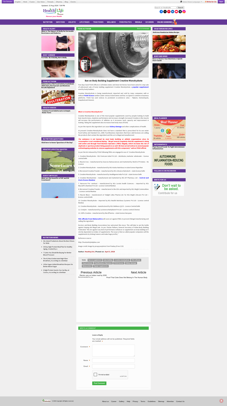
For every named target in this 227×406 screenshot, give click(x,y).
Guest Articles (50, 175)
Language (191, 2)
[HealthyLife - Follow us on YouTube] (176, 11)
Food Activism (84, 28)
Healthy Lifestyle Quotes (55, 149)
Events (73, 2)
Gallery (121, 401)
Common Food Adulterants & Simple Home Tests (56, 112)
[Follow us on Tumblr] (180, 11)
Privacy (135, 401)
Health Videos (49, 107)
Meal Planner (160, 118)
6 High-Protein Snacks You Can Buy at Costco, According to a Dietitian (56, 271)
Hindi (25, 2)
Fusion (32, 2)
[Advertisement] (110, 12)
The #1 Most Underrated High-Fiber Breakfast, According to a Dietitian (55, 259)
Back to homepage (143, 28)
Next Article (138, 272)
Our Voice (41, 2)
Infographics (160, 144)
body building (107, 260)
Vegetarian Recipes (163, 28)
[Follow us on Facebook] (161, 11)
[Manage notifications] (221, 401)
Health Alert (49, 28)
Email (87, 366)
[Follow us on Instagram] (184, 11)
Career (113, 401)
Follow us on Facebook (165, 171)
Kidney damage (131, 263)
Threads (50, 2)
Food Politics (125, 22)
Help (128, 401)
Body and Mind (160, 56)
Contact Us (180, 401)
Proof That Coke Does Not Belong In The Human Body (126, 277)
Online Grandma (164, 22)
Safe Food (60, 22)
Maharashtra (87, 266)
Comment (85, 347)
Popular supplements (101, 266)
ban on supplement (94, 260)
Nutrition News (50, 237)
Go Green (149, 22)
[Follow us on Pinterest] (168, 11)
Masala (138, 22)
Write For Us (160, 179)
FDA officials (136, 260)
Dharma (59, 2)
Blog (66, 2)
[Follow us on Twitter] (165, 11)
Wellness (111, 22)
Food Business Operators (103, 263)
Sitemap (161, 401)
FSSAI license (118, 263)
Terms (143, 401)
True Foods (98, 22)
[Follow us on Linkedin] (172, 11)
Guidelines (152, 401)
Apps (221, 1)
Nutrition (47, 22)
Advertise (170, 401)
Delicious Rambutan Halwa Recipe (166, 32)
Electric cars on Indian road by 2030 (93, 275)
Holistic (72, 22)
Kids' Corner (49, 55)
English (18, 2)
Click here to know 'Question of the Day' (57, 142)
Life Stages (84, 22)
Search (180, 8)
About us (105, 401)
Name (86, 360)
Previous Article (91, 272)
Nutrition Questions (53, 139)
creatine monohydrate (122, 260)
